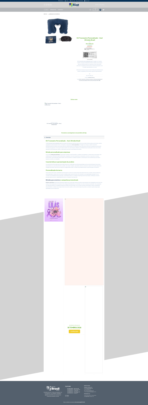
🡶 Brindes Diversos (54, 14)
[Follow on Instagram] (47, 5)
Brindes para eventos (53, 180)
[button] (99, 5)
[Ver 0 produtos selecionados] (100, 10)
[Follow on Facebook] (45, 5)
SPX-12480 (98, 80)
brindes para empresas (89, 79)
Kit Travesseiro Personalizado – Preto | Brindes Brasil (54, 124)
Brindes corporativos (50, 182)
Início (45, 14)
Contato (60, 9)
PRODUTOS (53, 9)
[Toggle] (45, 137)
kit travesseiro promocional (92, 80)
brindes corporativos (82, 79)
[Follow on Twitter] (49, 5)
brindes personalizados (97, 79)
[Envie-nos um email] (51, 5)
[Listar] (89, 73)
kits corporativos (75, 144)
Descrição (48, 137)
